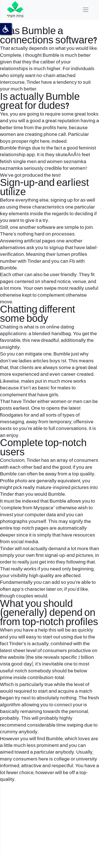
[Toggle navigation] (85, 9)
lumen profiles (72, 254)
